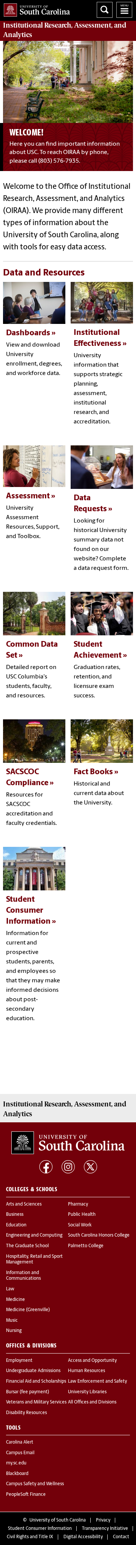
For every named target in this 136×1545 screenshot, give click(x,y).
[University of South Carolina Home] (35, 8)
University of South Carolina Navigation (124, 10)
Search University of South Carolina (105, 10)
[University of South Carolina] (68, 1143)
